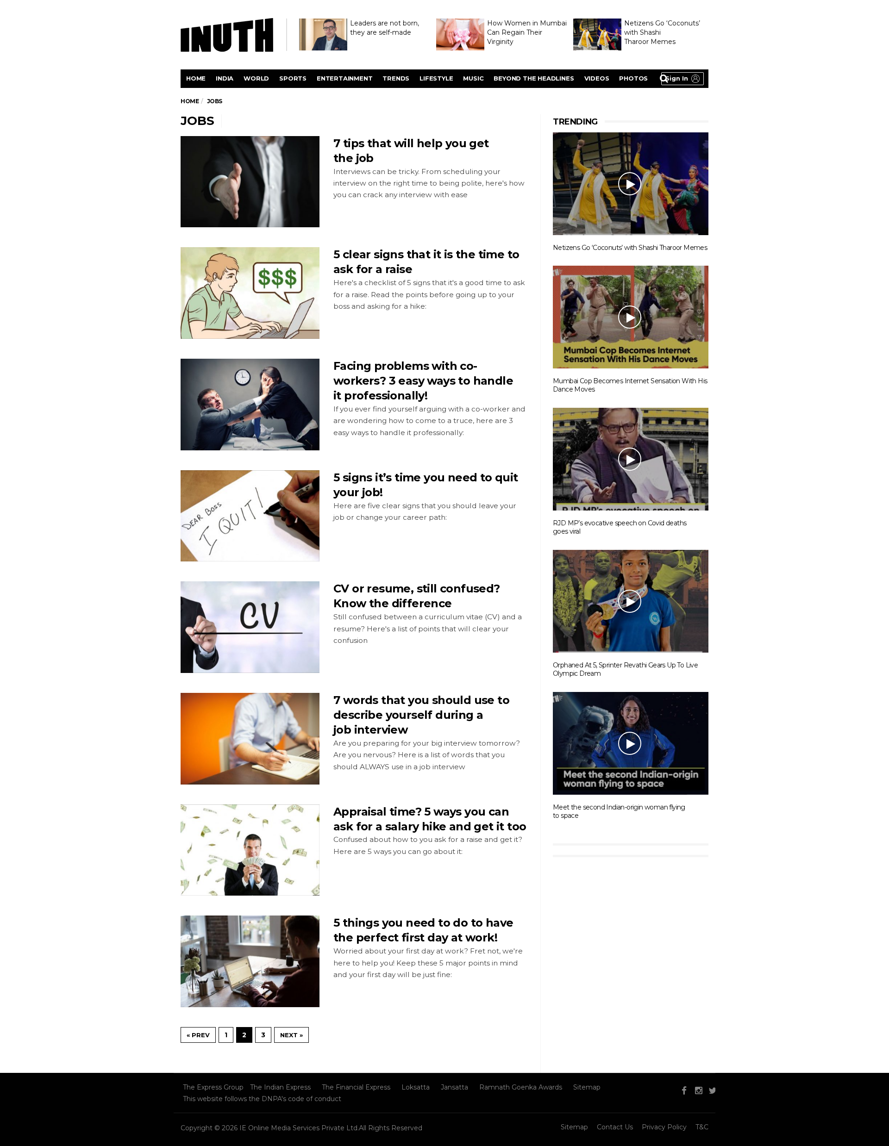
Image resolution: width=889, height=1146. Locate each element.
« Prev (198, 1035)
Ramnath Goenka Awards (520, 1087)
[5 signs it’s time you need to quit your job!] (250, 516)
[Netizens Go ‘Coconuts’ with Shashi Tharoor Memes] (630, 183)
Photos (633, 78)
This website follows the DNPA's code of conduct (262, 1099)
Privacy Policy (664, 1127)
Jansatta (454, 1087)
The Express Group (213, 1087)
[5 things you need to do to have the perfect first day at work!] (250, 961)
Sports (293, 78)
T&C (701, 1127)
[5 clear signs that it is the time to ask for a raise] (250, 293)
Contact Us (615, 1127)
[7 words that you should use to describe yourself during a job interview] (250, 739)
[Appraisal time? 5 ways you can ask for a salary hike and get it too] (250, 850)
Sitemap (587, 1087)
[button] (682, 79)
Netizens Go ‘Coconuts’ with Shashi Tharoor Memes (630, 247)
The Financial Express (356, 1087)
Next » (291, 1035)
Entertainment (344, 78)
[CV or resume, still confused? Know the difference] (250, 627)
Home (196, 78)
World (256, 78)
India (224, 78)
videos (596, 78)
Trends (395, 78)
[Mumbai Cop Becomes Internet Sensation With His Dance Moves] (630, 316)
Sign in (676, 78)
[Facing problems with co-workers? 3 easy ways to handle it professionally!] (250, 404)
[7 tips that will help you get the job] (250, 182)
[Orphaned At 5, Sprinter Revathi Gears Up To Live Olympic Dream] (630, 601)
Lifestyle (436, 78)
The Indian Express (280, 1087)
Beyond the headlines (534, 78)
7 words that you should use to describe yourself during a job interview (421, 714)
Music (473, 78)
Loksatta (415, 1087)
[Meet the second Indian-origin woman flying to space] (630, 743)
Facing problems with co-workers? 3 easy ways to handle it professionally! (423, 380)
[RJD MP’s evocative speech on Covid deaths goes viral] (630, 459)
